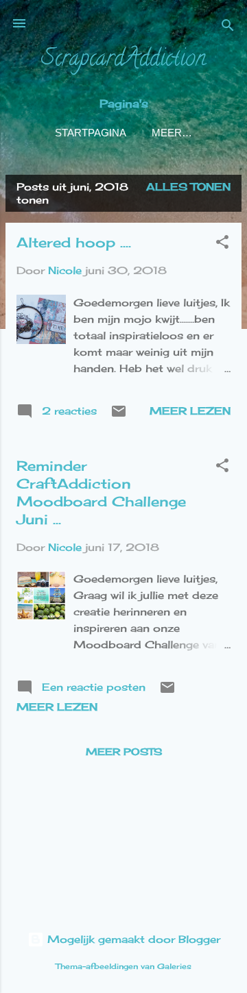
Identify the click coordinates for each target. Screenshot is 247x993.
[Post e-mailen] (118, 415)
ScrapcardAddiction (123, 60)
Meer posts (124, 751)
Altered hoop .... (73, 242)
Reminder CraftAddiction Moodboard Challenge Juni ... (101, 492)
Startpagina (90, 132)
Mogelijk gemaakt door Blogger (132, 939)
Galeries (174, 966)
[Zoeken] (228, 28)
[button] (222, 244)
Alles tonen (188, 186)
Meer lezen (190, 410)
